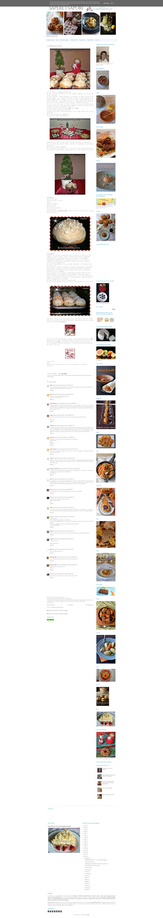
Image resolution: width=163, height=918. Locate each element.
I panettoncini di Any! (89, 862)
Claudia (51, 415)
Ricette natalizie (50, 376)
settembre (87, 873)
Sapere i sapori (50, 40)
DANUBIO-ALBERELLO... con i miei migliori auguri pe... (96, 860)
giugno (86, 879)
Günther (51, 531)
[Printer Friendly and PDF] (50, 620)
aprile (86, 883)
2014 (85, 849)
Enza (51, 497)
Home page (70, 605)
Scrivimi (97, 40)
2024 (85, 830)
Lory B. (51, 517)
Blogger (87, 915)
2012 (85, 853)
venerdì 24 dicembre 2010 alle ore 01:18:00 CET (64, 531)
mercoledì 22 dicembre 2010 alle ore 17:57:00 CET (63, 517)
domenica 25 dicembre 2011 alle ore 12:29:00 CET (62, 574)
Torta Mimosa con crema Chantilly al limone (59, 826)
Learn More (106, 3)
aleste (51, 394)
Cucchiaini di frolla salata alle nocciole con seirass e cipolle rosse (108, 783)
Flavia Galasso (53, 449)
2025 (85, 828)
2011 (85, 855)
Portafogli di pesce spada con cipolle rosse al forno (96, 863)
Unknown (52, 437)
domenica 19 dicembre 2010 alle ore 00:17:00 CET (67, 449)
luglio (86, 877)
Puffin (51, 385)
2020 (85, 837)
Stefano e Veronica (54, 468)
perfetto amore (63, 210)
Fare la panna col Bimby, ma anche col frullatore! (109, 775)
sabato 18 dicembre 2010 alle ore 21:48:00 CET (64, 437)
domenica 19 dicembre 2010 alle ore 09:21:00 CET (69, 468)
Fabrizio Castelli (53, 565)
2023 (85, 831)
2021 (85, 835)
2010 (85, 856)
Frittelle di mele (88, 867)
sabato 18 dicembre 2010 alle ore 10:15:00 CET (63, 385)
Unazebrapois (53, 403)
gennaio (87, 889)
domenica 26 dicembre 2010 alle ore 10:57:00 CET (62, 549)
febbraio (87, 887)
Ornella (63, 321)
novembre (87, 870)
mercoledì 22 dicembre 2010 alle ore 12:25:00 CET (63, 497)
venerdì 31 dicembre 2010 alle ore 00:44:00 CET (67, 565)
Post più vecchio (89, 605)
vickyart (51, 539)
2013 (85, 851)
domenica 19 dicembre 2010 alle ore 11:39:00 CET (63, 479)
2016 (85, 845)
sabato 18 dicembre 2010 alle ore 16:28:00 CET (66, 403)
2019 (85, 839)
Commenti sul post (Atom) (57, 607)
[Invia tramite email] (61, 373)
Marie (51, 507)
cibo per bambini (54, 375)
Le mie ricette (73, 40)
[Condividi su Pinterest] (66, 373)
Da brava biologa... (64, 40)
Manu (51, 479)
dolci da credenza (61, 375)
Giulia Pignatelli (53, 557)
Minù (59, 341)
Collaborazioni (90, 40)
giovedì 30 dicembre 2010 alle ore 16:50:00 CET (67, 557)
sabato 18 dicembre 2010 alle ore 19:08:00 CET (64, 425)
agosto (87, 875)
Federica (51, 425)
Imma (76, 108)
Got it (112, 3)
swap (69, 108)
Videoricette (82, 40)
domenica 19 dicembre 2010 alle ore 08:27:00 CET (64, 458)
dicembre (87, 858)
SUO (92, 339)
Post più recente (50, 605)
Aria (51, 574)
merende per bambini (83, 375)
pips (51, 549)
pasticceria (89, 375)
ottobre (87, 872)
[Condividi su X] (64, 373)
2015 (85, 847)
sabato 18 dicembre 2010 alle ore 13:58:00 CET (63, 394)
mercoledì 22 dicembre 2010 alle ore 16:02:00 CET (63, 507)
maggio (87, 881)
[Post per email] (59, 373)
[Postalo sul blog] (62, 373)
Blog (57, 40)
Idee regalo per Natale (74, 375)
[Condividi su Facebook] (65, 373)
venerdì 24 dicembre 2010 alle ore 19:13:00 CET (64, 539)
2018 (85, 841)
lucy (51, 489)
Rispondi (51, 390)
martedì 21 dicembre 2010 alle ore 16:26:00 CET (62, 489)
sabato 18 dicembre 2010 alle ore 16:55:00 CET (63, 415)
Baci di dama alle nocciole (108, 794)
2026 (85, 826)
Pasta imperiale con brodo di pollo (92, 865)
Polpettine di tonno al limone (107, 769)
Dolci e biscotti (67, 375)
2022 (85, 833)
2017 (85, 843)
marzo (86, 885)
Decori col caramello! (107, 788)
